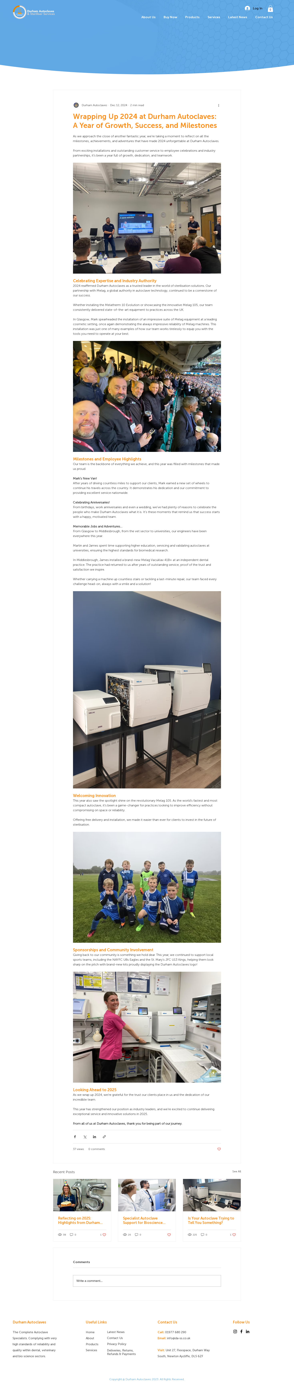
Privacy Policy (116, 1344)
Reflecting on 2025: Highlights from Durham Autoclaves (79, 1220)
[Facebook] (241, 1331)
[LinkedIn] (247, 1331)
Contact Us (115, 1338)
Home (90, 1332)
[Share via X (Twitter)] (85, 1137)
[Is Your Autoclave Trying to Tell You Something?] (212, 1195)
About (90, 1338)
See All (236, 1171)
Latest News (116, 1332)
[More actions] (218, 105)
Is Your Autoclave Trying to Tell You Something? (211, 1220)
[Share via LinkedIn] (94, 1137)
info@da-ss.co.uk (178, 1338)
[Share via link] (104, 1137)
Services (91, 1350)
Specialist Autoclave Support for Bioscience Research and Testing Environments (143, 1220)
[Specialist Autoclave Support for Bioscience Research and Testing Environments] (147, 1195)
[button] (270, 8)
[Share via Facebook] (75, 1137)
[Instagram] (235, 1331)
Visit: (161, 1350)
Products (92, 1344)
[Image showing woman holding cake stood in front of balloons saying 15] (82, 1195)
